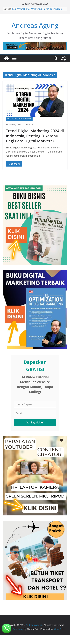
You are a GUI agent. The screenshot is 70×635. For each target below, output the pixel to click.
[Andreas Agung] (6, 58)
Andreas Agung (35, 25)
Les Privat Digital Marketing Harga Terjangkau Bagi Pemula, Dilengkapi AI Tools (37, 10)
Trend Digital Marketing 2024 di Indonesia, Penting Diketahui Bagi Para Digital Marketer (35, 136)
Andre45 (29, 124)
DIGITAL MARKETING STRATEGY (19, 119)
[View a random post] (63, 58)
